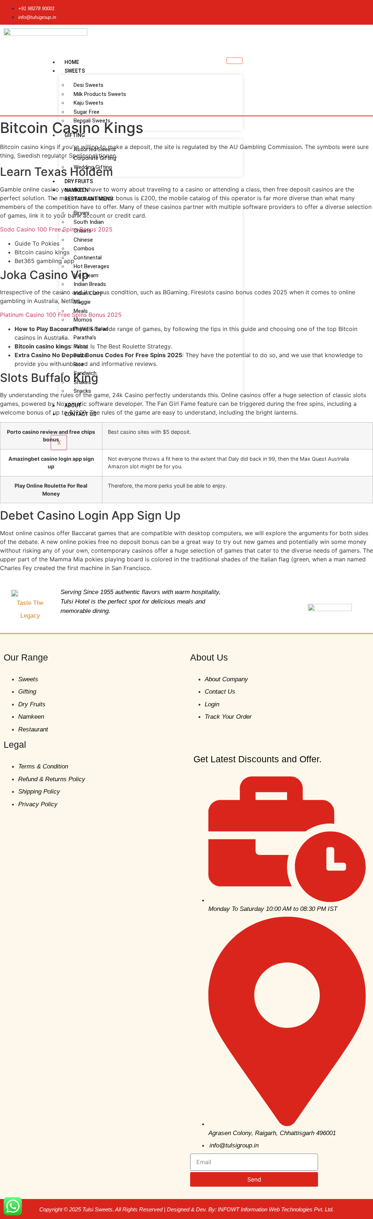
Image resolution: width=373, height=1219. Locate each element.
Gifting (74, 135)
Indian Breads (90, 284)
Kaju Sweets (88, 103)
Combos (84, 248)
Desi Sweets (88, 85)
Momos (83, 319)
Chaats (82, 230)
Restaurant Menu (88, 199)
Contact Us (80, 414)
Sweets (74, 71)
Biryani (81, 213)
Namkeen (76, 190)
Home (71, 62)
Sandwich (85, 373)
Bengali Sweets (92, 120)
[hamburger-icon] (234, 60)
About (73, 405)
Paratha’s (85, 337)
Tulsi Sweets (97, 1209)
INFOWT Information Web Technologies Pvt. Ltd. (276, 1209)
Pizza (80, 355)
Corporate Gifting (95, 158)
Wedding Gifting (93, 167)
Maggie (82, 302)
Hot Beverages (91, 266)
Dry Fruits (78, 181)
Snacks (82, 391)
